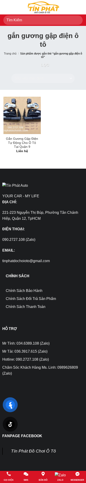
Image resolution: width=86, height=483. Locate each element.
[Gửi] (77, 20)
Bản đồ (43, 480)
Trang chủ (10, 53)
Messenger (77, 480)
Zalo (60, 480)
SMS (26, 480)
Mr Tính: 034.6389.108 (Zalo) (26, 343)
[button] (6, 7)
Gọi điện (9, 480)
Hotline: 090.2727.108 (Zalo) (25, 359)
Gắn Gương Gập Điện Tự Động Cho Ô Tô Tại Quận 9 (22, 142)
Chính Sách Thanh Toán (25, 307)
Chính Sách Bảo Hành (24, 291)
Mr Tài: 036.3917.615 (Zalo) (24, 351)
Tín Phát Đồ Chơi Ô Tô (33, 451)
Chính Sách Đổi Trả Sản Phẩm (31, 299)
